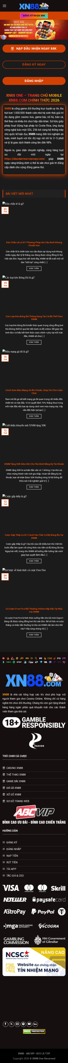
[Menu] (4, 6)
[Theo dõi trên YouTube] (29, 1024)
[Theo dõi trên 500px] (35, 1024)
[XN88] (34, 6)
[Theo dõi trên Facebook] (5, 1024)
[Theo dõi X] (11, 1024)
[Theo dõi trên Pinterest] (23, 1024)
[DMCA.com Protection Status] (34, 1031)
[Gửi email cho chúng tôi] (17, 1024)
